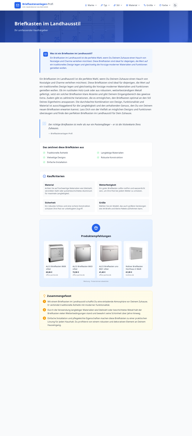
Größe (150, 5)
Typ (105, 5)
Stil (118, 5)
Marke (91, 5)
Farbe (165, 5)
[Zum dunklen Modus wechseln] (175, 5)
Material (133, 5)
